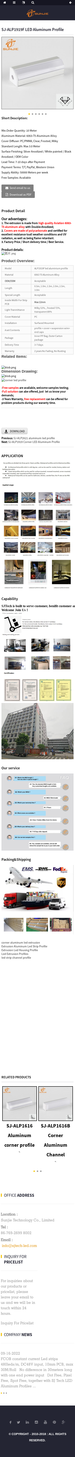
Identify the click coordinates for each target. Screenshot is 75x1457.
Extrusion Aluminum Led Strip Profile (24, 946)
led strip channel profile (16, 957)
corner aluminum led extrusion (20, 942)
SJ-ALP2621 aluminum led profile (34, 438)
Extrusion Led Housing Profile (19, 950)
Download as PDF (20, 194)
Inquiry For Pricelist (17, 1323)
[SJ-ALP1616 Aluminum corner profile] (19, 1103)
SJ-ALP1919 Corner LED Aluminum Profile (34, 442)
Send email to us (20, 188)
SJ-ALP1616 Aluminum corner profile (19, 1135)
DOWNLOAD (17, 431)
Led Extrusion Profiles (14, 954)
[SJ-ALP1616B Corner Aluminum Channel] (55, 1103)
